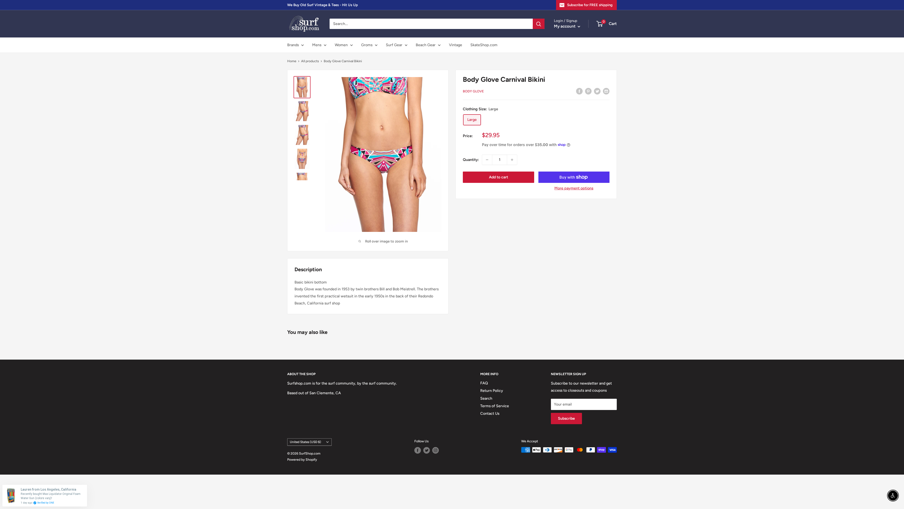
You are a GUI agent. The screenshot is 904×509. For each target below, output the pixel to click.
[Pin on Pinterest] (588, 90)
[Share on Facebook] (579, 90)
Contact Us (489, 413)
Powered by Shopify (302, 460)
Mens (316, 45)
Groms (366, 45)
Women (341, 45)
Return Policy (491, 390)
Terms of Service (494, 406)
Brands (293, 45)
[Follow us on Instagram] (435, 450)
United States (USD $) (305, 442)
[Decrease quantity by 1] (487, 160)
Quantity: (471, 159)
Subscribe (566, 418)
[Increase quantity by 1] (512, 160)
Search (486, 398)
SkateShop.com (483, 45)
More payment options (573, 188)
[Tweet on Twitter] (597, 90)
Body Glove (473, 91)
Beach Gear (426, 45)
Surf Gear (394, 45)
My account (565, 26)
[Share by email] (606, 90)
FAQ (484, 383)
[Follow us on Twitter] (426, 450)
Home (291, 61)
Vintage (455, 45)
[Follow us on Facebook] (417, 450)
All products (310, 61)
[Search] (539, 24)
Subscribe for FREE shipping (590, 5)
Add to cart (498, 177)
